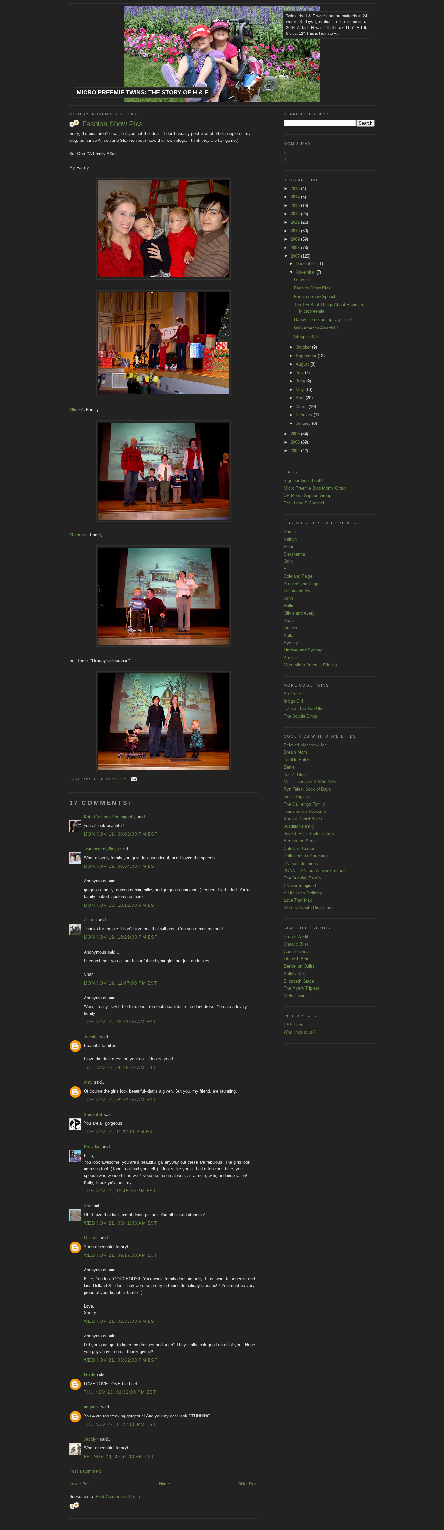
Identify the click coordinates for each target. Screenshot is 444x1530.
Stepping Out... (308, 336)
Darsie (290, 531)
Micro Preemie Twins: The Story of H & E (142, 92)
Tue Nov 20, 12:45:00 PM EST (120, 1190)
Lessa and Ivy (297, 590)
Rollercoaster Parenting (306, 855)
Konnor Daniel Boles (303, 818)
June (301, 381)
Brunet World (296, 936)
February (305, 414)
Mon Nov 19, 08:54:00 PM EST (121, 866)
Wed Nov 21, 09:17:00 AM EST (120, 1255)
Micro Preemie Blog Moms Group (315, 488)
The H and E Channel (304, 503)
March (302, 406)
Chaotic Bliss (296, 944)
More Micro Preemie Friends (310, 665)
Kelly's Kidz (295, 973)
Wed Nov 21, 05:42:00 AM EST (120, 1223)
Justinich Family (299, 826)
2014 (296, 197)
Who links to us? (299, 1032)
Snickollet (93, 1114)
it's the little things (301, 863)
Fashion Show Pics (112, 124)
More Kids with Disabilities (308, 907)
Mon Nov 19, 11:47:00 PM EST (120, 983)
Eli (286, 568)
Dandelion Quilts (299, 966)
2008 (296, 247)
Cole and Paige (298, 576)
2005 (296, 442)
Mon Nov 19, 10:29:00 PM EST (121, 937)
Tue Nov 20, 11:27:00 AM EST (120, 1131)
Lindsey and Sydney (303, 650)
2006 (296, 433)
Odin (288, 561)
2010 (296, 230)
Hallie (289, 605)
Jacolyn (91, 1439)
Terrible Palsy (296, 759)
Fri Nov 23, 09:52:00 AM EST (119, 1456)
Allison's (77, 409)
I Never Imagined (300, 885)
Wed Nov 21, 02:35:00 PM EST (121, 1321)
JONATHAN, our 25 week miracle (315, 870)
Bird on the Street (300, 841)
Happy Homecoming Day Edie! (323, 319)
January (304, 423)
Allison (90, 920)
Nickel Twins (295, 995)
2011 (296, 222)
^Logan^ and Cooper (303, 583)
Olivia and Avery (299, 613)
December (306, 263)
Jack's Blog (295, 774)
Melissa (91, 1237)
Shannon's (79, 534)
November (306, 272)
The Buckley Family (302, 878)
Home (164, 1484)
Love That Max (298, 900)
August (303, 364)
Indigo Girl (293, 701)
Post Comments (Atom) (118, 1496)
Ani (87, 1205)
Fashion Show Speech (315, 296)
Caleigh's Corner (299, 848)
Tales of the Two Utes (304, 708)
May (300, 389)
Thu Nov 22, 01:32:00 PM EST (120, 1392)
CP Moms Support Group (307, 495)
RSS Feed (293, 1024)
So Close (292, 693)
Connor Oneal (296, 951)
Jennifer (91, 1036)
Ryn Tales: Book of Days (307, 789)
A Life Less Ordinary (303, 893)
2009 (296, 239)
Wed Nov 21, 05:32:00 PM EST (121, 1360)
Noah (289, 620)
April (301, 398)
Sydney (291, 642)
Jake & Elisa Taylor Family (309, 833)
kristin (89, 1375)
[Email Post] (133, 779)
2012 (296, 213)
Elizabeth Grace (299, 981)
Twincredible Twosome (305, 811)
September (307, 355)
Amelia (290, 657)
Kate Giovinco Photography (110, 816)
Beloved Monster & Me (305, 745)
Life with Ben (296, 958)
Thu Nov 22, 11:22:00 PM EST (120, 1424)
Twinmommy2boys (101, 848)
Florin (289, 546)
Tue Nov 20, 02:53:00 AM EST (120, 1021)
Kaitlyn (290, 539)
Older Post (248, 1484)
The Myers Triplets (301, 988)
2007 (296, 256)
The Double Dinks (300, 716)
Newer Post (80, 1484)
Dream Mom (295, 752)
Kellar (289, 635)
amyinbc (92, 1406)
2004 (296, 450)
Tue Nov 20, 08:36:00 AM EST (120, 1067)
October (304, 347)
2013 (296, 205)
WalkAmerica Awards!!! (316, 328)
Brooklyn (92, 1146)
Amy (88, 1082)
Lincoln (290, 627)
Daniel (289, 767)
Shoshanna (294, 554)
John (288, 598)
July (300, 372)
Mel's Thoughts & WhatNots (310, 781)
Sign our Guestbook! (303, 480)
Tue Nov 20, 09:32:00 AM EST (120, 1099)
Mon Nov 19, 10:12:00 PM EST (121, 905)
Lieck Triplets (296, 796)
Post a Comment (85, 1471)
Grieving (302, 279)
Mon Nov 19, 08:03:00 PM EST (121, 834)
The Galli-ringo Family (304, 804)
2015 (296, 188)
